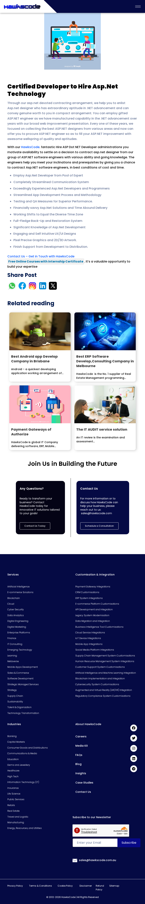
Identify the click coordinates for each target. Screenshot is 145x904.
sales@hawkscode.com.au (97, 860)
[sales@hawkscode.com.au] (74, 860)
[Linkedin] (133, 758)
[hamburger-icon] (138, 6)
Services (13, 574)
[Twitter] (133, 738)
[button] (99, 526)
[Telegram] (133, 768)
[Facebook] (133, 728)
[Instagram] (133, 748)
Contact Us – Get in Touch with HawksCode (40, 256)
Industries (14, 724)
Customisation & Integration (95, 574)
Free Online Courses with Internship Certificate (45, 261)
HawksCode (30, 147)
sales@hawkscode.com (96, 513)
